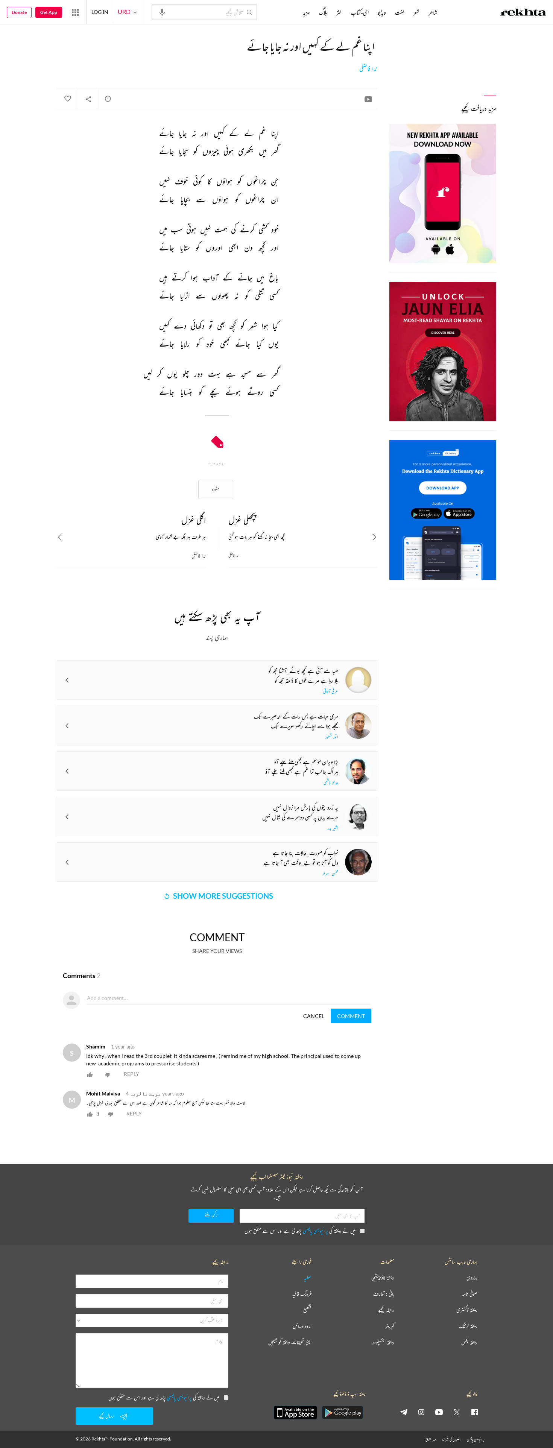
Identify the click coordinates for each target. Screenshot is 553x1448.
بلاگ (323, 12)
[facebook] (474, 1412)
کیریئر (389, 1326)
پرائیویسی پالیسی (315, 1230)
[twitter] (457, 1412)
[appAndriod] (342, 1412)
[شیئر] (88, 98)
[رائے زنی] (108, 98)
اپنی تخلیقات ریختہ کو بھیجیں (289, 1342)
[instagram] (421, 1412)
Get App (48, 12)
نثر (339, 12)
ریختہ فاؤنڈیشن (382, 1278)
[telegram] (404, 1412)
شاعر (432, 12)
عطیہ (307, 1278)
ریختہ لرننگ (468, 1326)
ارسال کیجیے (107, 1416)
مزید (306, 12)
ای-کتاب (360, 12)
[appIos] (295, 1412)
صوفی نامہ (469, 1294)
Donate (19, 12)
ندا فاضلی (368, 68)
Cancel (313, 1016)
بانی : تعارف (383, 1294)
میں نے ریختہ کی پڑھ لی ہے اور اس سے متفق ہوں (300, 1230)
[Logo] (523, 13)
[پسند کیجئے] (67, 98)
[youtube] (439, 1412)
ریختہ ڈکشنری (466, 1310)
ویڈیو (382, 12)
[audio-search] (162, 12)
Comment (351, 1016)
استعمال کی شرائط (451, 1439)
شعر (416, 12)
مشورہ (215, 489)
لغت (399, 12)
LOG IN (99, 12)
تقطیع (307, 1310)
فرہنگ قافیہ (302, 1294)
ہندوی (471, 1278)
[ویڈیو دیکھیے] (368, 98)
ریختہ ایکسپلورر (383, 1342)
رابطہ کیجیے (386, 1310)
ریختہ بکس (469, 1342)
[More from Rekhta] (75, 12)
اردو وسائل (302, 1326)
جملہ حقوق (430, 1439)
